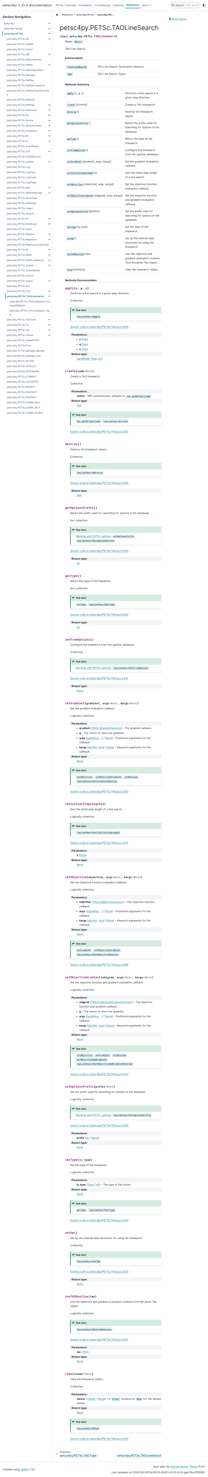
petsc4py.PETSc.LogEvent (21, 177)
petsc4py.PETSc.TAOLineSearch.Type (29, 312)
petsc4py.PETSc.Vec (18, 330)
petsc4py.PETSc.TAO (18, 291)
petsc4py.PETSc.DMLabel (21, 75)
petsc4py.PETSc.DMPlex (20, 80)
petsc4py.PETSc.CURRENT (22, 376)
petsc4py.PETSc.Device (20, 120)
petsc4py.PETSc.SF (17, 249)
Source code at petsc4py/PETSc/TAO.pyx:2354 (99, 550)
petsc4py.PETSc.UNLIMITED (23, 381)
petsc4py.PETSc (13, 33)
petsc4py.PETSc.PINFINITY (22, 397)
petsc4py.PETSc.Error (19, 345)
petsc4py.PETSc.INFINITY (21, 386)
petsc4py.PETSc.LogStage (21, 182)
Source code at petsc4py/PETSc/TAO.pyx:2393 (99, 791)
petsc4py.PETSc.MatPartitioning (24, 192)
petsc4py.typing (13, 28)
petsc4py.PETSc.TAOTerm (21, 319)
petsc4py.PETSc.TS (18, 324)
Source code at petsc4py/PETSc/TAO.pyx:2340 (99, 1125)
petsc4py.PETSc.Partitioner (22, 224)
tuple (80, 358)
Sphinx (25, 1469)
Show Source (178, 18)
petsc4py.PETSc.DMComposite (24, 59)
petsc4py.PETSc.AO (18, 38)
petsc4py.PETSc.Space (19, 280)
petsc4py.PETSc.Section (20, 275)
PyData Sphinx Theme (184, 1466)
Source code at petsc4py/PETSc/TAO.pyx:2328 (99, 1271)
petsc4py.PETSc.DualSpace (22, 130)
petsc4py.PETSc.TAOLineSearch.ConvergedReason (29, 303)
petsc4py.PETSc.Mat (18, 187)
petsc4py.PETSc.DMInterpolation (25, 70)
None (80, 690)
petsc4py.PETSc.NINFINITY (22, 392)
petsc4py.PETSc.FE (17, 136)
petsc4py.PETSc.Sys (18, 286)
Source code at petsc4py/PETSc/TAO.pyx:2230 (99, 1438)
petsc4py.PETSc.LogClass (21, 172)
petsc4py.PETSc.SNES (19, 254)
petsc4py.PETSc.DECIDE (20, 361)
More (145, 5)
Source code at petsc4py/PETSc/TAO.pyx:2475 (99, 842)
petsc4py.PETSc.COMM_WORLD (25, 412)
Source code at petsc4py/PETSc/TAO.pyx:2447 (99, 1339)
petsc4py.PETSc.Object (20, 208)
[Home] (57, 14)
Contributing (102, 5)
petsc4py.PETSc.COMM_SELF (23, 407)
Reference (132, 5)
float (87, 358)
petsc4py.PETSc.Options (20, 213)
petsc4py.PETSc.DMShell (21, 99)
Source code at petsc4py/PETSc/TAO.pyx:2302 (99, 614)
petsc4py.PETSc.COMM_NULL (24, 402)
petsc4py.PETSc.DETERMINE (23, 371)
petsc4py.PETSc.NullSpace (22, 203)
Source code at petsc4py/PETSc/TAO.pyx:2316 (99, 678)
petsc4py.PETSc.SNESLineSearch (25, 260)
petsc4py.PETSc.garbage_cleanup (25, 350)
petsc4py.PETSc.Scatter (20, 265)
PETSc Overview (66, 5)
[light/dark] (204, 5)
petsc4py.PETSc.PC (18, 218)
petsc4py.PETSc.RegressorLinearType (28, 244)
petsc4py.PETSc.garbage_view (24, 355)
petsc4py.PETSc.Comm (20, 49)
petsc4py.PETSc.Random (21, 234)
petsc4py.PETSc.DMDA (20, 64)
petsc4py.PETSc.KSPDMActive (24, 156)
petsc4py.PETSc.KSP (18, 151)
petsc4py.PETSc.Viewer (20, 335)
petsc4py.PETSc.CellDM (20, 44)
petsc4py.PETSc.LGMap (20, 161)
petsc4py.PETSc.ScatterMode (23, 270)
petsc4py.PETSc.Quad (19, 229)
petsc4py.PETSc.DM (18, 54)
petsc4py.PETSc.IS (17, 141)
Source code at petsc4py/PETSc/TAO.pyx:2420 (99, 1074)
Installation (85, 5)
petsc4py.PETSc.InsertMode (22, 146)
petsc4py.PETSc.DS (18, 115)
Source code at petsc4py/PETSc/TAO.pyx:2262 (99, 431)
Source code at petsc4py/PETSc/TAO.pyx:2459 (99, 326)
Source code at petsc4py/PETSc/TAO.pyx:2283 (99, 1220)
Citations (118, 5)
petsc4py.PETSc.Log (18, 167)
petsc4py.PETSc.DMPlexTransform (26, 85)
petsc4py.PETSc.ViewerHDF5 (23, 340)
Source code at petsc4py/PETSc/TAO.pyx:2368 (99, 964)
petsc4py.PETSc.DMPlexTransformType (28, 92)
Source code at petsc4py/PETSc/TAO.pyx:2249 (99, 483)
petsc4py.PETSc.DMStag (20, 104)
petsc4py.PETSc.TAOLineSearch (25, 296)
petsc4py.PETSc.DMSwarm (22, 110)
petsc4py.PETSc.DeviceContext (24, 125)
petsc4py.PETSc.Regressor (22, 239)
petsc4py (9, 23)
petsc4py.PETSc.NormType (22, 198)
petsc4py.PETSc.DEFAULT (21, 366)
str (99, 358)
